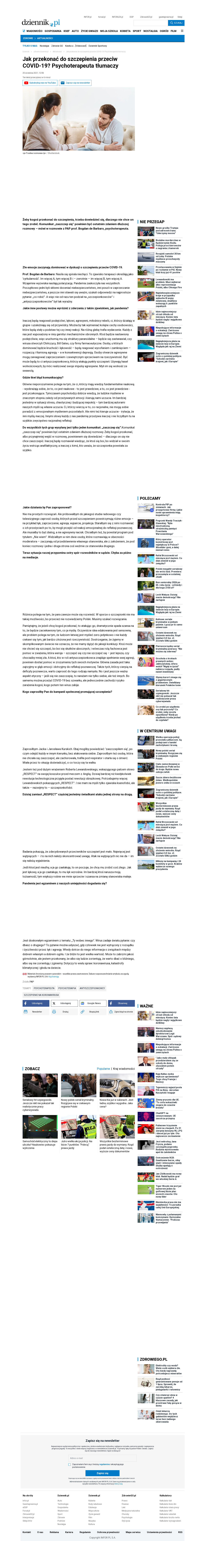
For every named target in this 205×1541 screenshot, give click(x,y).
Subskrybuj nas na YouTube (42, 82)
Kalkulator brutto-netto (170, 1517)
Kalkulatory (166, 1495)
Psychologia (127, 1517)
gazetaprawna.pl (166, 17)
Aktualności (45, 38)
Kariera (69, 1532)
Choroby (125, 1514)
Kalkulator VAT (166, 1511)
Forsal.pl (26, 1511)
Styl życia (126, 1521)
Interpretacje (28, 1517)
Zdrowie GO (57, 46)
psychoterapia (67, 988)
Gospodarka (63, 1507)
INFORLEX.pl (117, 17)
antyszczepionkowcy (92, 988)
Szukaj (178, 23)
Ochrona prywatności (108, 1532)
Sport (60, 1514)
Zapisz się (102, 1473)
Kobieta (92, 1501)
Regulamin (85, 1532)
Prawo (124, 1501)
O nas (40, 1532)
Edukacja (93, 1507)
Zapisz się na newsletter (78, 82)
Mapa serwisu (133, 1532)
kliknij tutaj (118, 1484)
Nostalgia (44, 46)
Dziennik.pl (63, 1495)
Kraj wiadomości (124, 1068)
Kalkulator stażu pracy (169, 1507)
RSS (180, 1532)
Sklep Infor (27, 1521)
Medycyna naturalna (131, 1511)
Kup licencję (54, 976)
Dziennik (26, 52)
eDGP (25, 1507)
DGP (132, 17)
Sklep (180, 17)
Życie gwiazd (94, 1514)
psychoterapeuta (44, 988)
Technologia (63, 1504)
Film (90, 1517)
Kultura (92, 1524)
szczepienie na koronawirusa (41, 995)
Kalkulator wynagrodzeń (170, 1521)
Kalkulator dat (166, 1501)
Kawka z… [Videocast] (75, 46)
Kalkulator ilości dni (168, 1504)
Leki (123, 1507)
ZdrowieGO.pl (146, 17)
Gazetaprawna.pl (30, 1504)
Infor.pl (26, 1501)
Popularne (103, 1068)
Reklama (54, 1532)
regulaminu (104, 1464)
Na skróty (28, 1495)
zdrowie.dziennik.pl (41, 52)
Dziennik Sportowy (98, 46)
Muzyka (92, 1521)
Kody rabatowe (95, 1504)
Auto (60, 1501)
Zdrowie (28, 38)
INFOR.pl (87, 17)
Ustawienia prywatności (159, 1532)
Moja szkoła (94, 1511)
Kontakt (27, 1532)
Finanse (125, 1504)
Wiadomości (63, 1511)
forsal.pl (101, 17)
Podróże (61, 1521)
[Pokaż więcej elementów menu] (182, 31)
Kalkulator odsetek (168, 1514)
